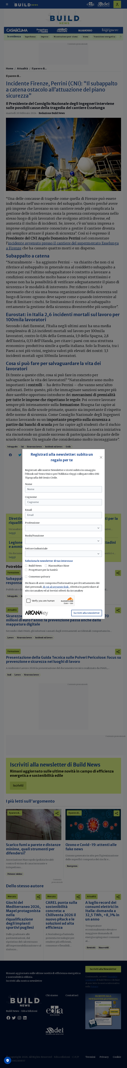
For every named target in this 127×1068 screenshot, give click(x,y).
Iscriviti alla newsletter (87, 612)
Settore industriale (36, 548)
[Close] (101, 457)
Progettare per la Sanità (43, 569)
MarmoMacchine (58, 565)
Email (28, 509)
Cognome (31, 497)
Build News (35, 565)
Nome (28, 484)
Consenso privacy (39, 576)
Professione (32, 522)
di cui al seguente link (56, 586)
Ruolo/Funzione (34, 535)
